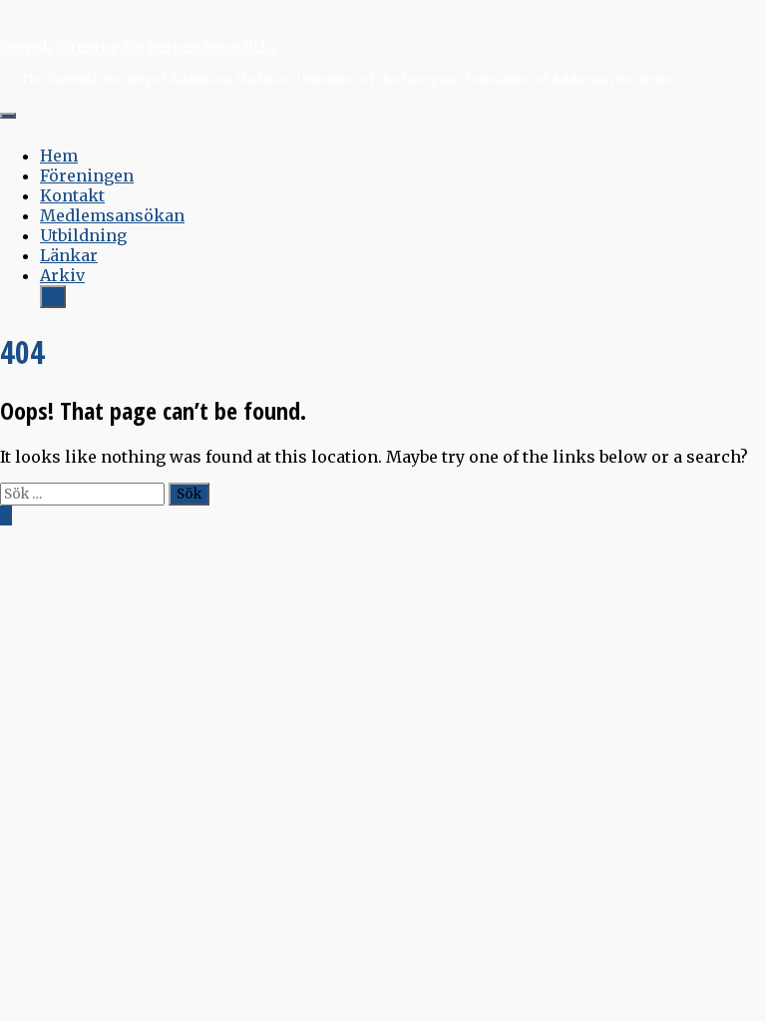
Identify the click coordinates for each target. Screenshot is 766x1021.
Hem (59, 156)
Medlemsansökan (112, 215)
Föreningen (87, 175)
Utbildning (83, 235)
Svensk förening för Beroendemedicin (138, 47)
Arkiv (62, 275)
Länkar (69, 255)
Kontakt (72, 195)
